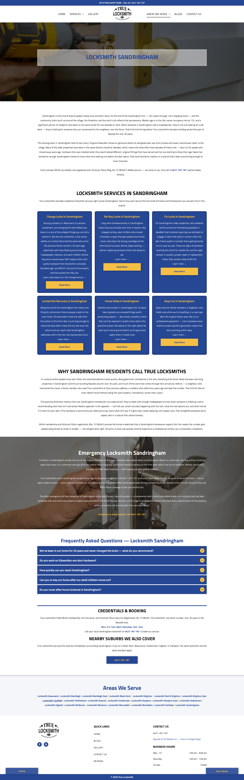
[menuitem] (61, 14)
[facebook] (39, 744)
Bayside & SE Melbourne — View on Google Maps (177, 739)
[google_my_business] (46, 744)
